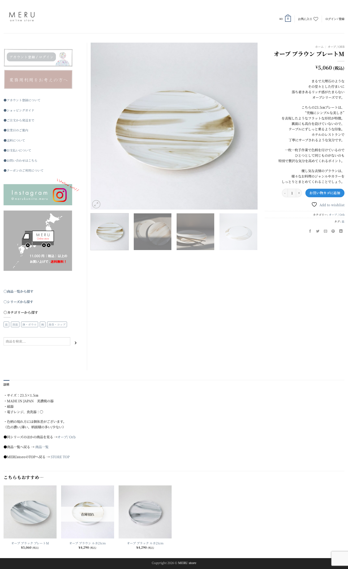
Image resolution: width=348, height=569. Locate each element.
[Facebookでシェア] (310, 231)
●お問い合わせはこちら (20, 160)
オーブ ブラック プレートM (30, 543)
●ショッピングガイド (19, 110)
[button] (285, 19)
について (19, 140)
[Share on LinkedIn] (340, 231)
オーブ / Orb (336, 47)
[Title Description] (42, 58)
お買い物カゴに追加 (324, 192)
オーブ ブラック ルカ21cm (145, 543)
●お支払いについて (17, 150)
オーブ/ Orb (66, 436)
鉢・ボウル (29, 324)
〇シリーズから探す (18, 301)
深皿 (15, 324)
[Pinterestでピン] (333, 231)
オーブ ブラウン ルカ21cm (87, 543)
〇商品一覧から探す (18, 291)
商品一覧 (42, 446)
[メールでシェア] (325, 231)
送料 (10, 140)
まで (31, 120)
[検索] (76, 343)
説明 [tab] (6, 384)
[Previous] (100, 126)
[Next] (248, 126)
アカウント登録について (23, 100)
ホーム (319, 47)
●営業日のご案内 (16, 130)
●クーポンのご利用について (24, 170)
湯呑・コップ (57, 324)
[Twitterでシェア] (317, 231)
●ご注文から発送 (16, 120)
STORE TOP (60, 456)
